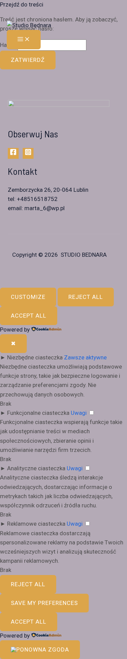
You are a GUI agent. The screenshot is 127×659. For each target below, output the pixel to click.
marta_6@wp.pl (44, 208)
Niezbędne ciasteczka (35, 357)
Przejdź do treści (21, 4)
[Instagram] (28, 153)
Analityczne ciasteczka (36, 468)
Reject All (85, 296)
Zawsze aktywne (85, 357)
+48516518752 (37, 199)
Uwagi (79, 412)
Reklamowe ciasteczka (36, 523)
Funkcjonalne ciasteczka (38, 412)
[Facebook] (13, 153)
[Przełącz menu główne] (24, 39)
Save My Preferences (44, 602)
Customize (28, 296)
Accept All (28, 315)
